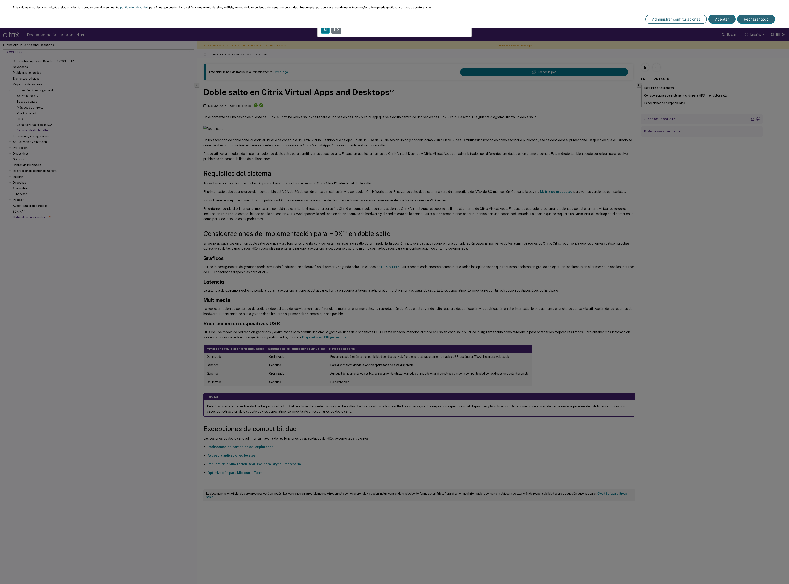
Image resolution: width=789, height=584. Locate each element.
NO (336, 30)
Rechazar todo (756, 19)
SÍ (325, 30)
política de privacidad (134, 7)
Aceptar (722, 19)
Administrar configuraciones (676, 19)
